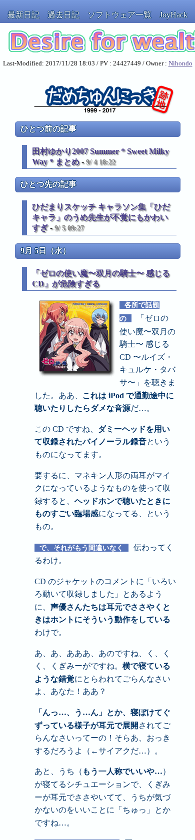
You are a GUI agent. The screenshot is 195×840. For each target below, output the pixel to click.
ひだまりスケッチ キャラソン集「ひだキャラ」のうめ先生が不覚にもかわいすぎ (101, 217)
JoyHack (174, 14)
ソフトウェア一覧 (120, 14)
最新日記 (24, 14)
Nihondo (180, 63)
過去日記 (64, 14)
